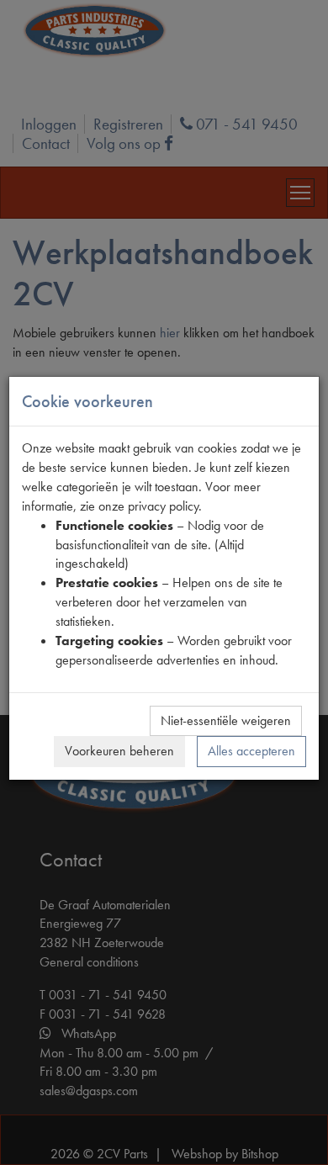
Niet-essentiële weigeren (226, 720)
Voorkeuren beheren (119, 751)
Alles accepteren (251, 751)
